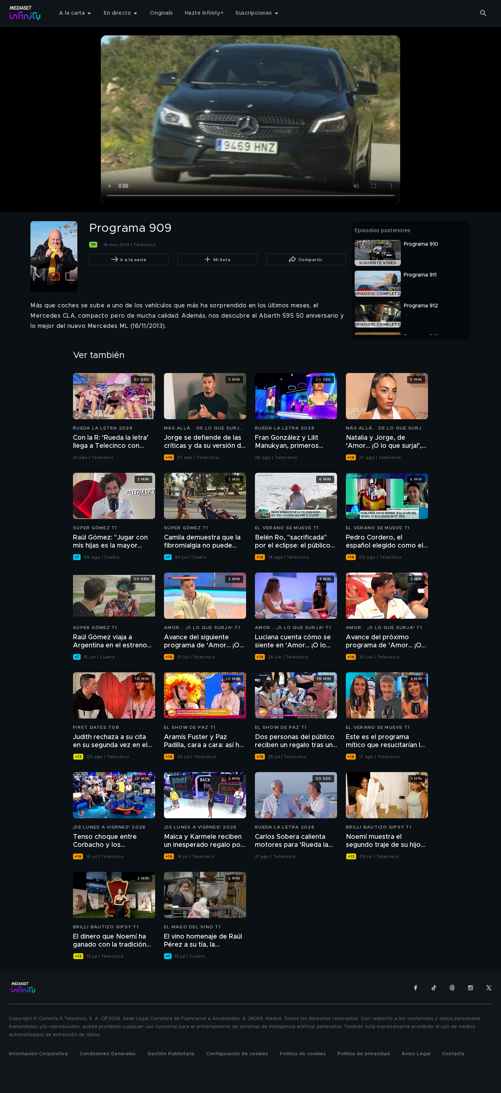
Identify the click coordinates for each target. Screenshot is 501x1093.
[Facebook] (415, 987)
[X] (489, 987)
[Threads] (452, 987)
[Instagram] (470, 987)
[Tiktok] (434, 987)
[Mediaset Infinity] (25, 13)
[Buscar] (483, 13)
